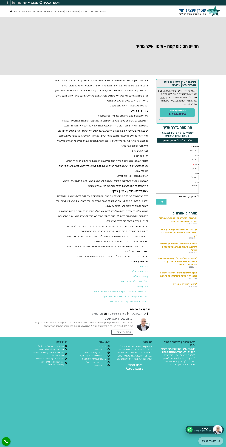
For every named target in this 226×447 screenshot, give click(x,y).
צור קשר (17, 11)
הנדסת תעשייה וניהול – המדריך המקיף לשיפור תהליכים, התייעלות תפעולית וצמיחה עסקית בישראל (178, 246)
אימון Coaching (141, 286)
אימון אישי (144, 266)
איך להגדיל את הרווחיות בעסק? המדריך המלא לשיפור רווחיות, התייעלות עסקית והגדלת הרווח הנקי (178, 232)
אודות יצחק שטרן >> (122, 332)
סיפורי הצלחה (73, 11)
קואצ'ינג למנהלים (140, 276)
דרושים (39, 11)
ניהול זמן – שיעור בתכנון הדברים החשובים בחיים (127, 301)
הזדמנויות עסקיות (28, 11)
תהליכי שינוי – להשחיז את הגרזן (134, 281)
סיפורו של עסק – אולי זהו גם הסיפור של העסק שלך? (125, 296)
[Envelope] (19, 3)
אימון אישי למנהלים (139, 271)
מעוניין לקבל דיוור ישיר (187, 196)
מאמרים (61, 11)
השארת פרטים (209, 441)
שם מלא (195, 146)
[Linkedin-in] (13, 3)
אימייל (196, 173)
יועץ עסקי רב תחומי (90, 11)
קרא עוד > (162, 119)
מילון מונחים (48, 11)
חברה (196, 155)
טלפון (196, 164)
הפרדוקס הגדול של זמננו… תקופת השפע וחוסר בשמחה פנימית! (120, 291)
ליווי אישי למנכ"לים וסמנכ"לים (185, 284)
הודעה (196, 182)
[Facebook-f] (7, 3)
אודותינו (103, 11)
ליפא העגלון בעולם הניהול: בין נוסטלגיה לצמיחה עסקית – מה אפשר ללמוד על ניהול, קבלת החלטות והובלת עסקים (177, 261)
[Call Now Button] (6, 441)
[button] (11, 11)
